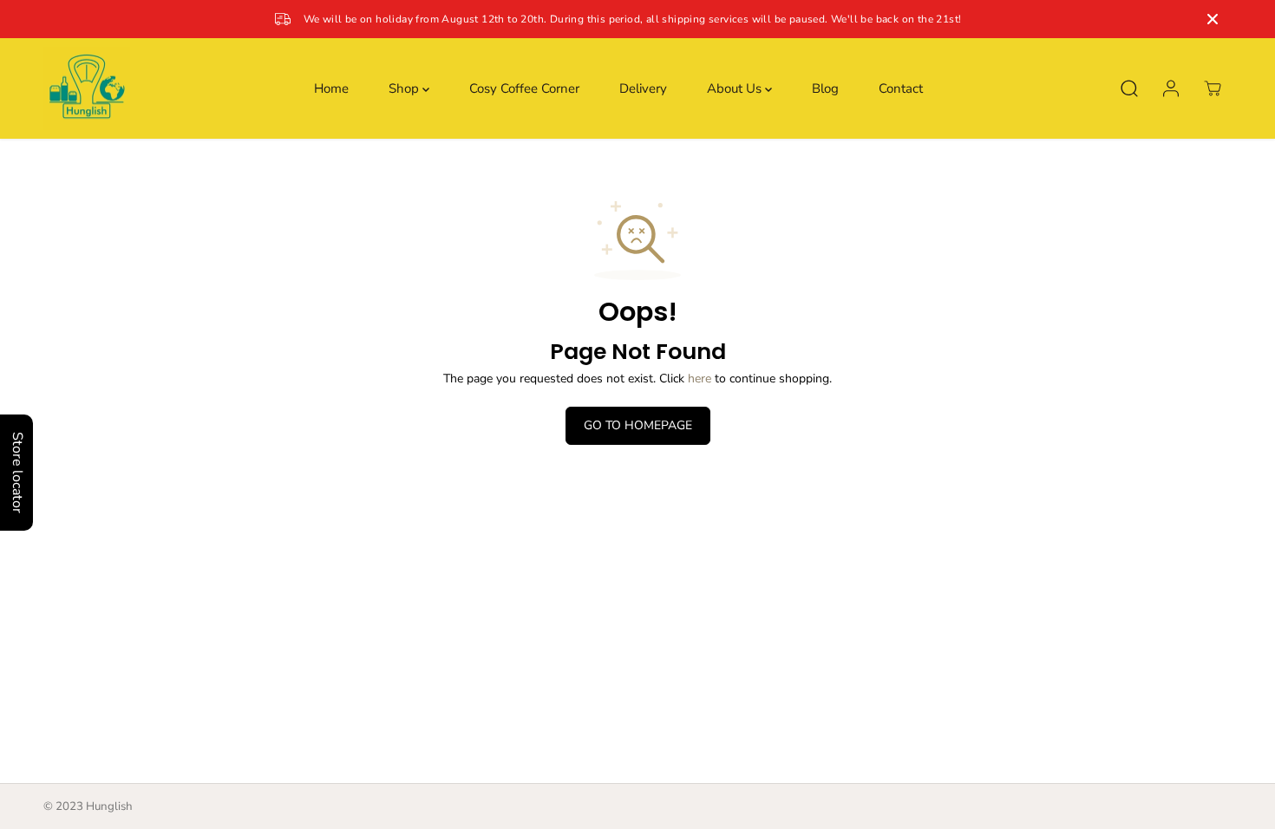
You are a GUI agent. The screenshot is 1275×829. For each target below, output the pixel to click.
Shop (405, 88)
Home (331, 88)
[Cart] (1212, 88)
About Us (736, 88)
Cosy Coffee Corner (524, 88)
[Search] (1129, 88)
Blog (825, 88)
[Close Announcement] (1212, 19)
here (699, 378)
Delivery (643, 88)
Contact (901, 88)
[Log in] (1171, 88)
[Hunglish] (86, 89)
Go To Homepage (638, 425)
